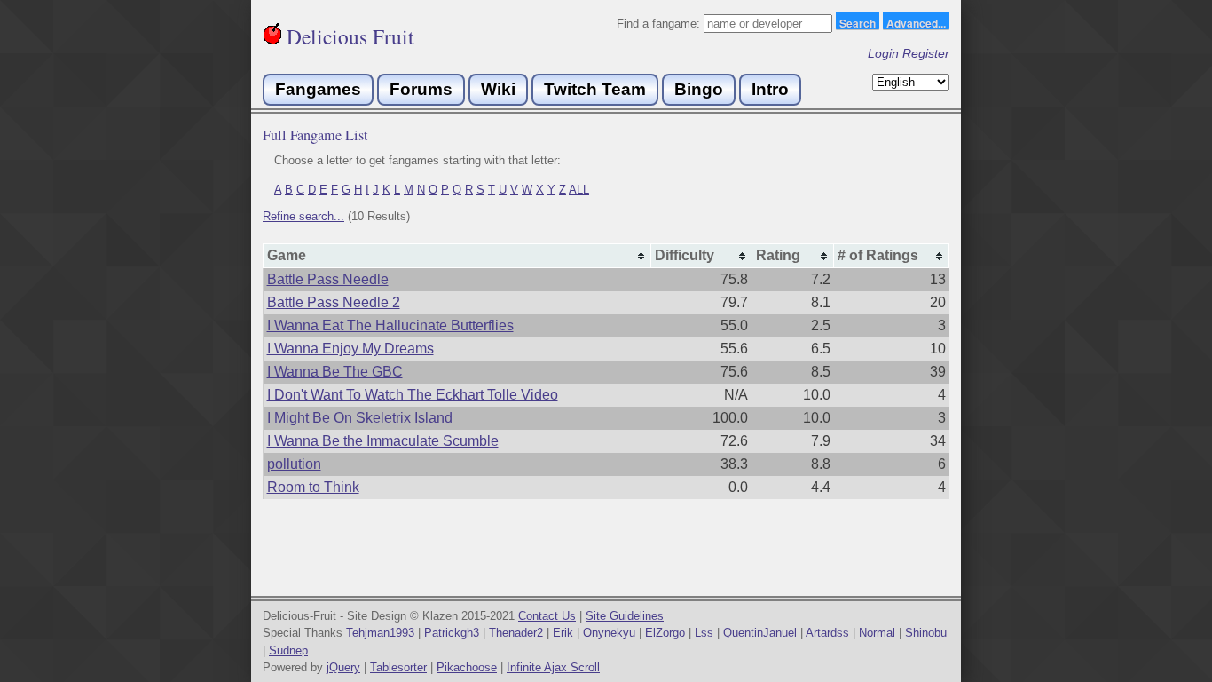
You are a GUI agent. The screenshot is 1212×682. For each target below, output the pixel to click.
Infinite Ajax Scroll (553, 667)
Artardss (827, 632)
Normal (877, 632)
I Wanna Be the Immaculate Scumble (383, 440)
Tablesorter (398, 667)
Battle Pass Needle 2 (333, 302)
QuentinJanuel (760, 632)
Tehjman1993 (380, 632)
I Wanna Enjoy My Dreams (350, 348)
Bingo (698, 89)
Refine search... (303, 216)
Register (925, 53)
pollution (294, 464)
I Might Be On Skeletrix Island (360, 417)
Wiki (498, 89)
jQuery (343, 667)
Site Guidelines (625, 616)
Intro (770, 89)
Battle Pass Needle (328, 279)
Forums (421, 89)
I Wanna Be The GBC (335, 371)
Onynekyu (609, 632)
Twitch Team (595, 89)
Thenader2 (516, 632)
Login (883, 53)
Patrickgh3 (451, 632)
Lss (704, 632)
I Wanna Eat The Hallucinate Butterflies (390, 325)
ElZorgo (665, 632)
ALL (579, 189)
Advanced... (916, 22)
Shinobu (926, 632)
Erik (563, 632)
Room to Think (313, 487)
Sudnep (288, 650)
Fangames (318, 89)
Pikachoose (467, 667)
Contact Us (547, 616)
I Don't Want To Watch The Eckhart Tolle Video (412, 394)
